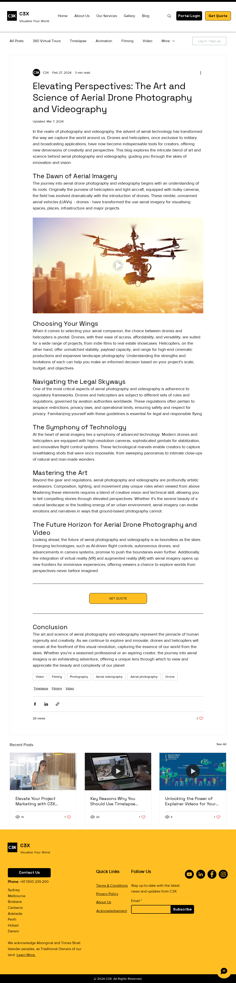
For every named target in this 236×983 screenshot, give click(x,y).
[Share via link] (57, 704)
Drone (169, 676)
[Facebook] (211, 874)
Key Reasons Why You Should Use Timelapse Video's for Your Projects (115, 801)
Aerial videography (109, 676)
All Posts (17, 41)
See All (221, 744)
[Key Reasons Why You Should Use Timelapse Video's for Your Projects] (118, 771)
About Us (103, 902)
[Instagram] (223, 874)
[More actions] (200, 72)
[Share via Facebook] (35, 704)
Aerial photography (144, 676)
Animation (104, 41)
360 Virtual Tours (47, 41)
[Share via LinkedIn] (46, 704)
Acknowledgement (111, 911)
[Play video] (118, 265)
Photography (79, 676)
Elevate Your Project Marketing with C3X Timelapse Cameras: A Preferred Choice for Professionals (37, 801)
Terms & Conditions (112, 885)
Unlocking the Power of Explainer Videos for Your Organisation (190, 801)
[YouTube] (189, 874)
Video (147, 41)
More (166, 41)
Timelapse (78, 41)
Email (135, 901)
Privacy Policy (107, 894)
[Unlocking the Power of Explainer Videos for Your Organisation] (192, 771)
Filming (127, 41)
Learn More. (26, 955)
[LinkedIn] (200, 874)
